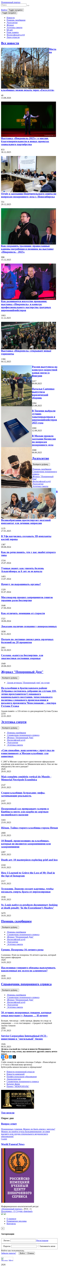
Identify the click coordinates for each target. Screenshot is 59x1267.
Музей (10, 30)
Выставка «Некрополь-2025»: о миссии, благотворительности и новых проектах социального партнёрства (25, 141)
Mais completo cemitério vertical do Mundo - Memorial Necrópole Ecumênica (26, 778)
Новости (11, 17)
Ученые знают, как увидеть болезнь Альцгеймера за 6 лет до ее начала (22, 570)
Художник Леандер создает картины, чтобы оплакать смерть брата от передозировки (27, 890)
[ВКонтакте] (2, 1057)
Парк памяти (13, 32)
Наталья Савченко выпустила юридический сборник (43, 393)
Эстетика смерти (14, 27)
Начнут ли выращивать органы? (21, 584)
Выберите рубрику (41, 464)
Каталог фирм (13, 1084)
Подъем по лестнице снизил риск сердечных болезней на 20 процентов (27, 641)
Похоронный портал (10, 2)
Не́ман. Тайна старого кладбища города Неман (29, 827)
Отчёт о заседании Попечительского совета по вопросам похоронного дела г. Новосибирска (28, 195)
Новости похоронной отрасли (21, 1072)
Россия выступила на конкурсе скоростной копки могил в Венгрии (44, 371)
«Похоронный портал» (12, 1209)
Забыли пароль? (8, 1253)
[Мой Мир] (10, 1057)
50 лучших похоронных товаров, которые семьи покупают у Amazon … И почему (26, 1014)
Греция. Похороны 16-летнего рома (22, 949)
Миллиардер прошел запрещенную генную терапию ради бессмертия (27, 599)
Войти (4, 10)
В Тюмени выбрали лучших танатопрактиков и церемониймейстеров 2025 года (44, 416)
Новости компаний (16, 1074)
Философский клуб (16, 35)
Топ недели (7, 1112)
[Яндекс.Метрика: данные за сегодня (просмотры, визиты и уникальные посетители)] (7, 1259)
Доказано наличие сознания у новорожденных (29, 626)
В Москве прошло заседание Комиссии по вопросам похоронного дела (44, 440)
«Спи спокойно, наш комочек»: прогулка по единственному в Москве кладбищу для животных (27, 753)
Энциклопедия (14, 1079)
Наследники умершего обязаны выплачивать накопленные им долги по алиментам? (28, 969)
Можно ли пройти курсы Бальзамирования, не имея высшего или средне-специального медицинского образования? (25, 1134)
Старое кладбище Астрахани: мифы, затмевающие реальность (23, 794)
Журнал (10, 25)
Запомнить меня (47, 1246)
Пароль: (7, 1246)
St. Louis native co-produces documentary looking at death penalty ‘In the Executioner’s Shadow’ (29, 906)
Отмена (30, 1253)
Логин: (6, 1240)
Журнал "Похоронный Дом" (22, 672)
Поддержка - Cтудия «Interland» (17, 1211)
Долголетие (12, 22)
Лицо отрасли (13, 37)
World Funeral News (12, 1144)
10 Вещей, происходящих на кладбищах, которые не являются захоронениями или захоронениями (26, 843)
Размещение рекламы (17, 1221)
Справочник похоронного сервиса (23, 735)
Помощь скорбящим (16, 20)
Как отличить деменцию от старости (23, 613)
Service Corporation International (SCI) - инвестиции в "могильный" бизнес (24, 1037)
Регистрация (42, 1240)
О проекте (11, 1219)
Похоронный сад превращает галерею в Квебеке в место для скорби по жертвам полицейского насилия (25, 811)
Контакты (11, 1223)
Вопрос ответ (9, 1123)
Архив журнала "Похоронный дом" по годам (28, 682)
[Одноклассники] (6, 1057)
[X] (14, 1057)
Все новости (10, 43)
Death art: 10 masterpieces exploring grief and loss (29, 859)
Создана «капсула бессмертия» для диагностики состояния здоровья (22, 657)
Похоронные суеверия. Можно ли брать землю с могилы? (28, 1129)
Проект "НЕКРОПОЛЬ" (18, 1086)
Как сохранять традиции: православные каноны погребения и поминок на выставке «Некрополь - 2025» (27, 248)
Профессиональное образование (22, 1076)
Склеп (4, 1139)
